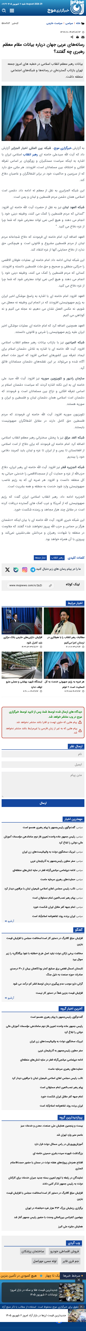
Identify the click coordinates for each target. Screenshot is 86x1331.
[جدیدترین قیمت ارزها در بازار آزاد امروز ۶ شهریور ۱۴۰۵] (77, 1315)
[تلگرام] (32, 569)
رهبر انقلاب (30, 154)
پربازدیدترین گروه (71, 1117)
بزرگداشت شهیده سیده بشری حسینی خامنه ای (58, 1153)
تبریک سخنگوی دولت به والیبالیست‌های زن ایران (56, 1041)
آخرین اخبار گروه (71, 1008)
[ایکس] (7, 569)
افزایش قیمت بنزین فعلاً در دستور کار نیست (59, 993)
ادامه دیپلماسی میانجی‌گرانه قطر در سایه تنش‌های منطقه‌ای (51, 1060)
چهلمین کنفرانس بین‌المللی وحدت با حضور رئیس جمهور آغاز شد (48, 1217)
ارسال (43, 803)
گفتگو (78, 929)
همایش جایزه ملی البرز (70, 1226)
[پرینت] (77, 37)
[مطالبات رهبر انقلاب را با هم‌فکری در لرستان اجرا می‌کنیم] (64, 620)
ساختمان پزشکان (33, 1251)
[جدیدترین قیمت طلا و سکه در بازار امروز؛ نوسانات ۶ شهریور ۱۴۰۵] (71, 1292)
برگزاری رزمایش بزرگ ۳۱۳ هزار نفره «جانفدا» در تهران (54, 1208)
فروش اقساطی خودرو (64, 1251)
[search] (4, 10)
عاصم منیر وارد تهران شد (70, 1135)
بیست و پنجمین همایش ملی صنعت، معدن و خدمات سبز (52, 1126)
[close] (78, 1279)
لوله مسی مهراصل (44, 1261)
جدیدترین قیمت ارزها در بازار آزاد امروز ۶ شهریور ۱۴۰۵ (36, 1315)
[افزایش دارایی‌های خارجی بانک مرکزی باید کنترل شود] (22, 620)
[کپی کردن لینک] (30, 585)
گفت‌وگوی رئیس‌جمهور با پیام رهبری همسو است (56, 1017)
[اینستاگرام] (24, 569)
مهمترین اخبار (73, 819)
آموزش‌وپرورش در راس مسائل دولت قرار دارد (58, 1144)
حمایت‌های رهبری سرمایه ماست (65, 1069)
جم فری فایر (71, 1261)
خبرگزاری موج (63, 148)
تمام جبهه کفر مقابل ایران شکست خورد (62, 1096)
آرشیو (11, 921)
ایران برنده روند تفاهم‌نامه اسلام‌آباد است (61, 1106)
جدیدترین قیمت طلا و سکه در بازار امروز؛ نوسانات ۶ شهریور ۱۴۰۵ (33, 1292)
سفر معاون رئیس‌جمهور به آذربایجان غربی (60, 1050)
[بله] (16, 570)
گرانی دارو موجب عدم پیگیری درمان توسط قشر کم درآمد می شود (48, 984)
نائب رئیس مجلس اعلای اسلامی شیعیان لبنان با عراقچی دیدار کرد (47, 1078)
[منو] (12, 11)
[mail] (82, 37)
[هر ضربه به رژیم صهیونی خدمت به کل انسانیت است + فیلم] (64, 665)
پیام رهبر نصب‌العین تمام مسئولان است (61, 1087)
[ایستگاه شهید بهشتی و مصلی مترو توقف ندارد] (22, 665)
